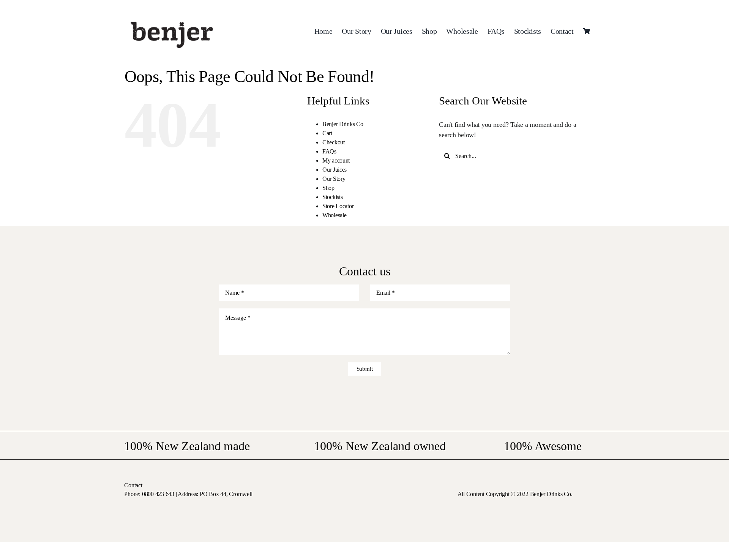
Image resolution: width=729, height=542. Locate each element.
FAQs (329, 151)
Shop (328, 188)
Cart (327, 133)
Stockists (332, 197)
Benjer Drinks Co (342, 124)
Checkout (333, 142)
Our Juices (334, 169)
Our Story (334, 178)
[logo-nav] (171, 18)
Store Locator (338, 206)
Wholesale (334, 215)
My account (336, 160)
